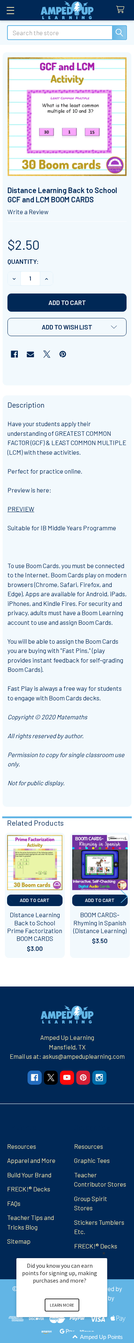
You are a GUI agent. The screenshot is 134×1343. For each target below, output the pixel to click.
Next (124, 896)
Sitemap (19, 1241)
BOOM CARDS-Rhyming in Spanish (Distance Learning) (100, 922)
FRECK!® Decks (28, 1189)
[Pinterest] (63, 354)
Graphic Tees (92, 1160)
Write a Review (27, 211)
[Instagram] (99, 1077)
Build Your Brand (29, 1174)
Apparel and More (31, 1160)
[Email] (30, 354)
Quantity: (23, 261)
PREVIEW (20, 509)
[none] (67, 116)
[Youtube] (67, 1077)
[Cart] (122, 10)
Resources (21, 1146)
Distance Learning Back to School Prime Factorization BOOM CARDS (34, 926)
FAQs (13, 1203)
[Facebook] (14, 354)
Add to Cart (35, 900)
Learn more (62, 1305)
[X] (47, 354)
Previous (9, 896)
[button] (67, 327)
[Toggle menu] (10, 10)
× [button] (103, 1253)
